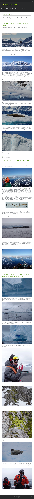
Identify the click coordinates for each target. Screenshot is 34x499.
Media (15, 8)
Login (19, 8)
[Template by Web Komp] (3, 498)
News (6, 8)
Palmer (17, 165)
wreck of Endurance (16, 152)
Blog (7, 0)
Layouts (5, 0)
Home (3, 8)
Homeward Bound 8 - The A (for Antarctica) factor (16, 24)
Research (11, 8)
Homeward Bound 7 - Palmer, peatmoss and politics (16, 161)
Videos (9, 14)
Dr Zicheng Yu (23, 188)
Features (2, 0)
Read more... (4, 156)
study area (25, 246)
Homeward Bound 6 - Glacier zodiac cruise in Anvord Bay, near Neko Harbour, (16, 275)
